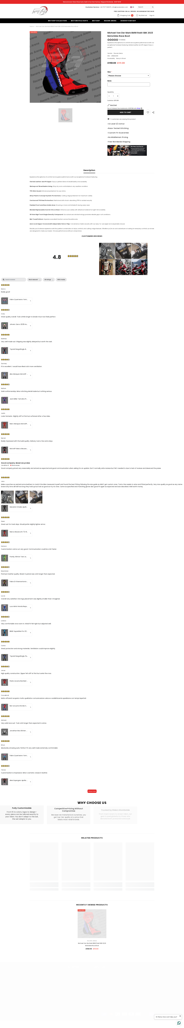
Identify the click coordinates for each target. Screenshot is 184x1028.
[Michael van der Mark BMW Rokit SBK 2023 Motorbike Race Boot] (92, 923)
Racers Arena (118, 53)
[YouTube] (49, 994)
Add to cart (126, 112)
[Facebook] (32, 994)
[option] (65, 67)
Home (32, 26)
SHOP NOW (117, 2)
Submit (147, 977)
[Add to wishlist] (148, 112)
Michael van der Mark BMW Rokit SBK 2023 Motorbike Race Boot (92, 944)
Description (89, 170)
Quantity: (110, 92)
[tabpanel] (92, 536)
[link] (22, 814)
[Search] (145, 7)
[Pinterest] (43, 994)
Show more (92, 791)
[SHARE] (152, 112)
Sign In (152, 15)
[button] (107, 251)
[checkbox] (61, 280)
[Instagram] (37, 994)
